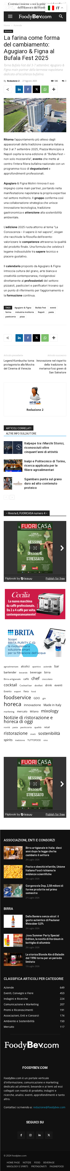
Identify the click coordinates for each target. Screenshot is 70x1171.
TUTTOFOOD (34, 740)
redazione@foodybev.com (49, 1107)
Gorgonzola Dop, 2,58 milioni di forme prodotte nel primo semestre (44, 889)
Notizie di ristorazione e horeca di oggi (28, 719)
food (33, 691)
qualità (37, 727)
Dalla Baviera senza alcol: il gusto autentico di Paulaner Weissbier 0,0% (43, 920)
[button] (10, 16)
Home (7, 25)
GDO (37, 698)
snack (33, 734)
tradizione (20, 740)
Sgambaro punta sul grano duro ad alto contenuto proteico (43, 483)
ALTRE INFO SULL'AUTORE (21, 433)
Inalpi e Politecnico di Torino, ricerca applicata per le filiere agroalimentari (45, 465)
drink (48, 685)
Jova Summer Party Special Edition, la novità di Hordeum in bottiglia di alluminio (44, 939)
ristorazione (16, 733)
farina (8, 312)
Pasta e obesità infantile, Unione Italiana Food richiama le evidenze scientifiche (45, 870)
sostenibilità (49, 733)
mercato (22, 711)
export (17, 691)
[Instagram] (30, 1135)
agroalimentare (11, 666)
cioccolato (47, 679)
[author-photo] (35, 404)
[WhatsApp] (45, 89)
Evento (8, 691)
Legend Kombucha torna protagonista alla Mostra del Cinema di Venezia (19, 364)
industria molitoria (24, 312)
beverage (36, 672)
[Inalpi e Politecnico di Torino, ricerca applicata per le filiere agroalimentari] (13, 465)
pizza (22, 316)
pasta (51, 312)
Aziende (18, 25)
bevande (23, 672)
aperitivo (36, 666)
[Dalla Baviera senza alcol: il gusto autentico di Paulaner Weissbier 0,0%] (13, 921)
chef (35, 678)
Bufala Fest (40, 307)
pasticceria (10, 316)
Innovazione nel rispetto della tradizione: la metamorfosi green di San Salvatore (51, 366)
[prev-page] (6, 497)
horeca (12, 704)
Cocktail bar (26, 685)
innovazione (32, 705)
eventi (53, 307)
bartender (10, 672)
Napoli (41, 312)
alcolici (25, 666)
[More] (54, 89)
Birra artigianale (12, 679)
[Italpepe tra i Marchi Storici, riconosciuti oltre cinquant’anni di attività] (13, 447)
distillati (39, 685)
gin (44, 698)
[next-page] (12, 497)
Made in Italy (52, 705)
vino (45, 740)
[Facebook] (28, 89)
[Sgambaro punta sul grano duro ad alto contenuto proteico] (13, 483)
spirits (8, 740)
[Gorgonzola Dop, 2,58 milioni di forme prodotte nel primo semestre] (13, 890)
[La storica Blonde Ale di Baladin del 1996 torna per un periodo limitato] (13, 959)
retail (47, 727)
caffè (26, 679)
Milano (34, 711)
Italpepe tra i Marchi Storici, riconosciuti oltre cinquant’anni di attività (44, 447)
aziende (47, 666)
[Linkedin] (19, 89)
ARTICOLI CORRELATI (18, 428)
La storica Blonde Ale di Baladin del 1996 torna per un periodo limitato (45, 958)
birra (47, 672)
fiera (26, 691)
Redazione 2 (13, 80)
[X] (36, 89)
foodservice (17, 697)
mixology (49, 711)
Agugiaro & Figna (23, 307)
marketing (9, 711)
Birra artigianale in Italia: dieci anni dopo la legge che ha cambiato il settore (44, 851)
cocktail (10, 685)
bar (56, 666)
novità (7, 727)
